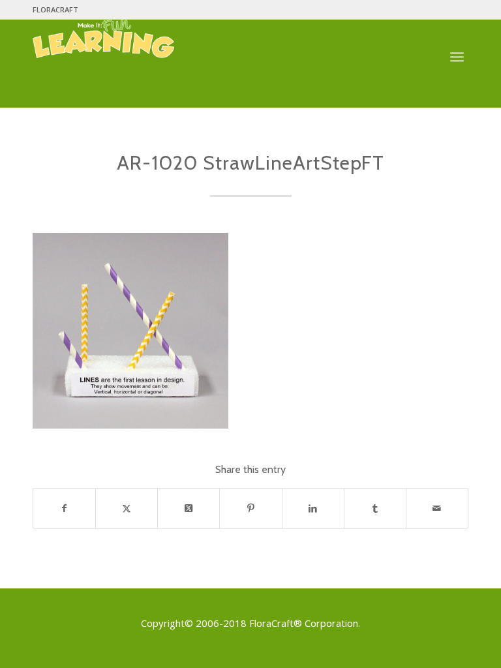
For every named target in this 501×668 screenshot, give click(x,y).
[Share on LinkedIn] (313, 508)
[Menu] (457, 58)
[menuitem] (55, 10)
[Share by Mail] (437, 508)
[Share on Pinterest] (250, 508)
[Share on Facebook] (64, 508)
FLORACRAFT (55, 9)
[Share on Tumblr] (375, 508)
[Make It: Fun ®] (103, 48)
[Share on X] (126, 508)
